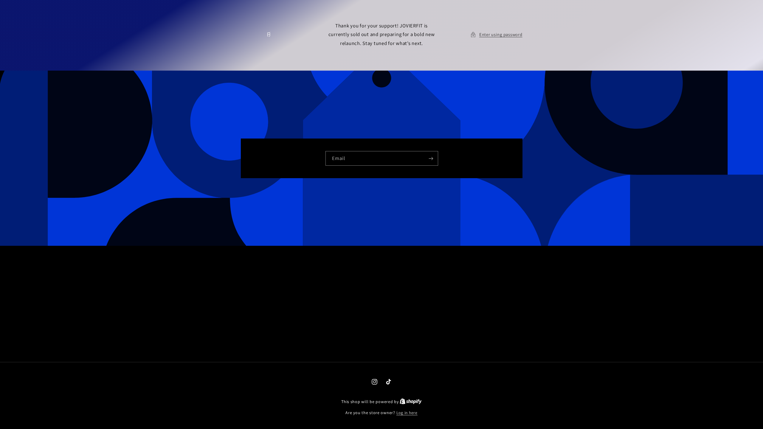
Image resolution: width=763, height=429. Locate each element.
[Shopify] (411, 401)
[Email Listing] (431, 158)
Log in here (407, 412)
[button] (496, 34)
